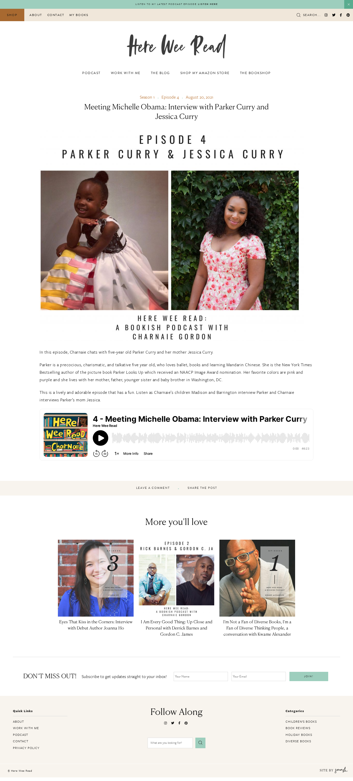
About (35, 15)
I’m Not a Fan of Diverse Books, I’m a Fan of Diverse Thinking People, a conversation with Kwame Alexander (257, 628)
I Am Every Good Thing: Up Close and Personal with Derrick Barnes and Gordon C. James (176, 628)
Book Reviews (298, 728)
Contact (55, 15)
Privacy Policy (26, 747)
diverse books (298, 741)
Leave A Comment (153, 488)
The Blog (160, 73)
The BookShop (255, 73)
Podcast (91, 73)
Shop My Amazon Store (205, 73)
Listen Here (208, 4)
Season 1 (147, 97)
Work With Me (126, 73)
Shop (12, 15)
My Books (78, 15)
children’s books (301, 721)
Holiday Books (299, 734)
